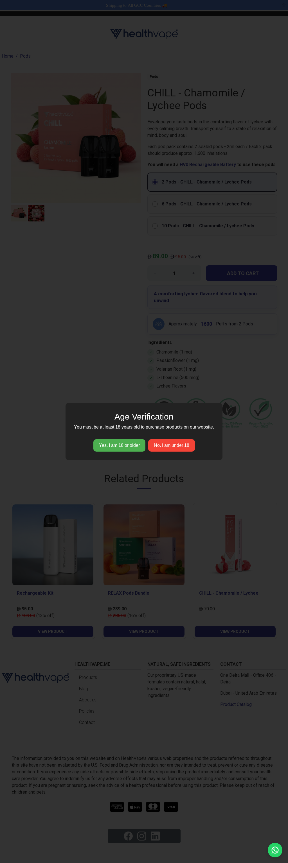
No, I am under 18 (171, 445)
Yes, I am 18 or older (119, 445)
